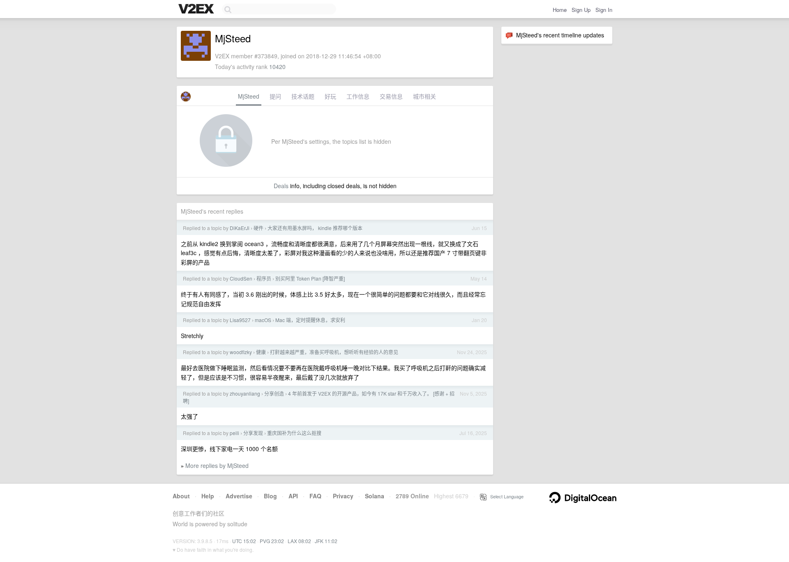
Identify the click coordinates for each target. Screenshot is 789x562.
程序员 (263, 278)
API (293, 496)
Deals (281, 186)
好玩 (330, 96)
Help (207, 496)
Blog (270, 496)
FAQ (315, 496)
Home (560, 10)
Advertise (239, 496)
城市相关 (424, 96)
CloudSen (241, 278)
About (181, 496)
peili (234, 432)
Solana (374, 496)
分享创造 (274, 393)
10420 (277, 66)
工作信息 (357, 96)
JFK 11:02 (326, 540)
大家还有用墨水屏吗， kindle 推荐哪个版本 (315, 227)
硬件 (258, 227)
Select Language (505, 496)
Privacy (343, 496)
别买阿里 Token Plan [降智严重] (310, 278)
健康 (261, 351)
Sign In (603, 10)
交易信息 (391, 96)
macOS (263, 319)
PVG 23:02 (272, 540)
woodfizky (241, 351)
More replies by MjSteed (217, 465)
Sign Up (581, 10)
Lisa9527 (240, 319)
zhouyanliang (245, 393)
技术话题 (302, 96)
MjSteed (248, 96)
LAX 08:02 (299, 540)
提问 (275, 96)
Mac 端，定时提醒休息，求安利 (310, 319)
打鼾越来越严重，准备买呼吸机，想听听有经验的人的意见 (334, 351)
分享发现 (253, 432)
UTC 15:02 (244, 540)
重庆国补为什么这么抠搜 (294, 432)
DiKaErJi (239, 227)
